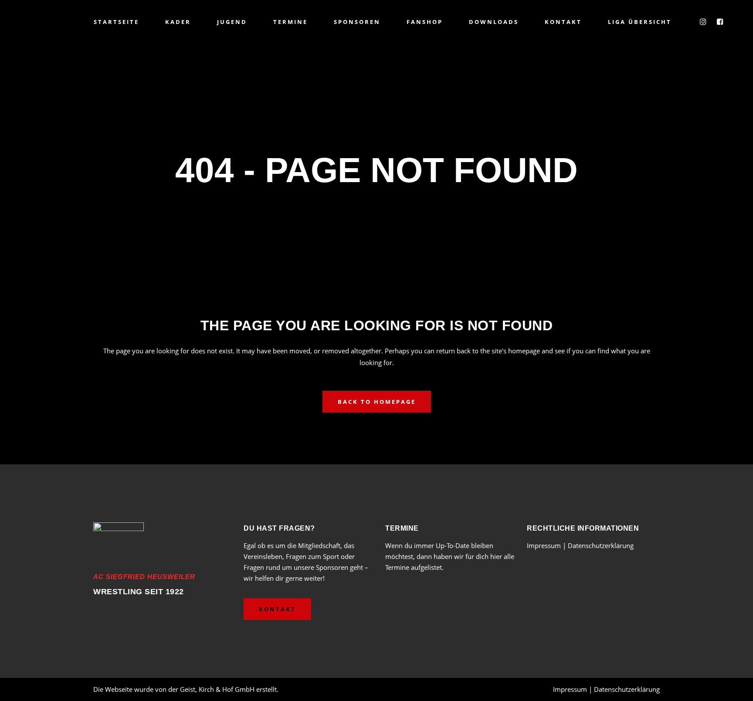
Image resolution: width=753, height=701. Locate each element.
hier (496, 556)
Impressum (545, 545)
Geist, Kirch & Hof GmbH (217, 689)
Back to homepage (377, 402)
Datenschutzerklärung (601, 545)
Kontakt (277, 609)
